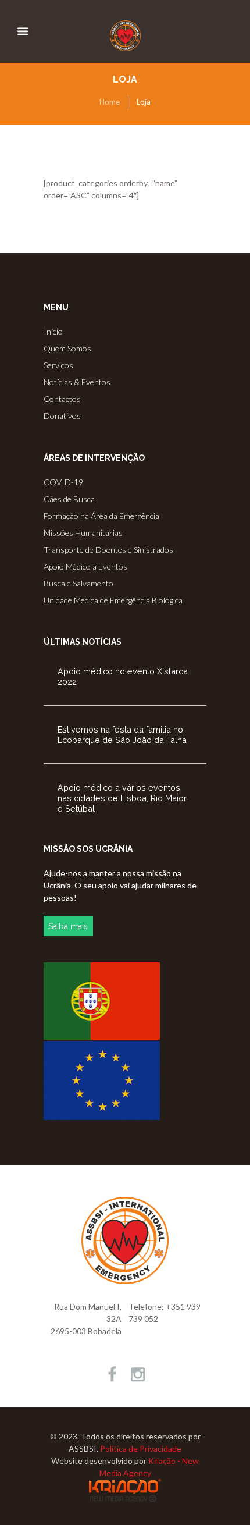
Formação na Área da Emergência (101, 516)
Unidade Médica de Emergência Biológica (113, 600)
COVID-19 (63, 482)
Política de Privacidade (140, 1448)
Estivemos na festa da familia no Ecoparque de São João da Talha (122, 734)
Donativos (62, 416)
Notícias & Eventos (77, 382)
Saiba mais (68, 926)
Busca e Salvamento (78, 583)
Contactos (62, 399)
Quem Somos (67, 348)
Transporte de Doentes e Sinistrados (108, 549)
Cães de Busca (69, 499)
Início (53, 331)
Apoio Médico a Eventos (85, 566)
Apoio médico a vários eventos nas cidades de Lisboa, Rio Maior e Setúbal (122, 798)
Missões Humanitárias (83, 533)
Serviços (58, 365)
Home (109, 101)
